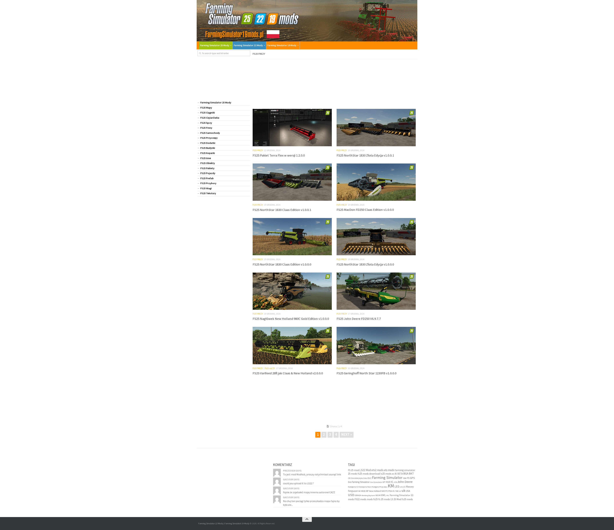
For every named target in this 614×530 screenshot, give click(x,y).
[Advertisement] (334, 83)
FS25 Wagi (206, 188)
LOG (401, 487)
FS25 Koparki (207, 153)
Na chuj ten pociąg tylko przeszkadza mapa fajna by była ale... (311, 502)
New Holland (375, 491)
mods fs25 (372, 499)
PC (386, 491)
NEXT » (346, 434)
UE (400, 491)
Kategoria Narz (365, 487)
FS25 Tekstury (208, 193)
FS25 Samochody (210, 132)
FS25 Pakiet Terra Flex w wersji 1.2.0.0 (279, 155)
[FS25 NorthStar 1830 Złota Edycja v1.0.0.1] (376, 127)
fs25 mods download (369, 473)
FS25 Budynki (207, 147)
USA (408, 490)
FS (408, 477)
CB (349, 478)
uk (403, 490)
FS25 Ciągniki (207, 112)
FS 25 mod (353, 470)
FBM (404, 478)
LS (404, 486)
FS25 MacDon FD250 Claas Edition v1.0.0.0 (365, 210)
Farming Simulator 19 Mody (281, 45)
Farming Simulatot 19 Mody (236, 523)
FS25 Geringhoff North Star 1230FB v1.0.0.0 (366, 373)
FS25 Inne (205, 158)
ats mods (389, 470)
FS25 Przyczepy (209, 137)
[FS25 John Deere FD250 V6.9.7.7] (376, 291)
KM (391, 486)
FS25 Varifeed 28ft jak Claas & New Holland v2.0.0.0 (288, 373)
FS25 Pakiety (207, 168)
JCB (395, 482)
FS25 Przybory (208, 183)
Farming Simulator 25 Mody (214, 45)
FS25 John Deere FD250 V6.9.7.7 (359, 319)
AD (393, 474)
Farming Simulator (387, 477)
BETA (400, 473)
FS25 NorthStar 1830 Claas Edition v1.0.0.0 (282, 264)
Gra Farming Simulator (359, 481)
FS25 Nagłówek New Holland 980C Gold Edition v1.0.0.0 (291, 319)
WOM (378, 495)
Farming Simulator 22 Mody (248, 45)
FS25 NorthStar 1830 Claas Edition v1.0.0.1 (282, 210)
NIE (383, 491)
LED (396, 486)
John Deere (405, 482)
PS (393, 491)
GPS (412, 477)
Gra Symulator (376, 482)
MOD (363, 491)
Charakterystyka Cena (358, 478)
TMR (396, 491)
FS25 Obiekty (207, 163)
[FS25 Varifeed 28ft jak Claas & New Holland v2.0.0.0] (292, 345)
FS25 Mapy (206, 107)
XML (383, 495)
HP (384, 482)
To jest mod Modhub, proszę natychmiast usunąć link (312, 474)
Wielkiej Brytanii (368, 495)
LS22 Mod (365, 470)
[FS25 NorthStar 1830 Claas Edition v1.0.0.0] (292, 236)
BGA (405, 473)
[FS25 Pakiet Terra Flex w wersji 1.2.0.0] (292, 127)
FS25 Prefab (207, 178)
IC (392, 482)
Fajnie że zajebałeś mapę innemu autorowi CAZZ (309, 492)
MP (367, 491)
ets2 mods (377, 470)
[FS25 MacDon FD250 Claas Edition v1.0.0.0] (376, 182)
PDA (390, 491)
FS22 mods (360, 499)
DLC (370, 477)
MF (359, 491)
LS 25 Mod (395, 499)
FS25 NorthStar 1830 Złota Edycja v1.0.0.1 (365, 155)
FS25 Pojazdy (207, 173)
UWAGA (358, 495)
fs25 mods (407, 499)
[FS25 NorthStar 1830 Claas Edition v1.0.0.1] (292, 182)
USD (351, 495)
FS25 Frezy (258, 150)
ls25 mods (385, 473)
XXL (387, 495)
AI (396, 473)
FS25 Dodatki (207, 142)
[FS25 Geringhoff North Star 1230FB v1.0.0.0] (376, 345)
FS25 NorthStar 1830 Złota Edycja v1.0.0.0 (365, 264)
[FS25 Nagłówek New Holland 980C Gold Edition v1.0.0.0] (292, 291)
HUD (388, 481)
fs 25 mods (384, 499)
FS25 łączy (270, 368)
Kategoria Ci (353, 487)
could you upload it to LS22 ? (298, 483)
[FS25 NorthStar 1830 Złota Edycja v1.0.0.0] (376, 236)
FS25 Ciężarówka (209, 117)
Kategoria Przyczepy (379, 487)
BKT (411, 473)
